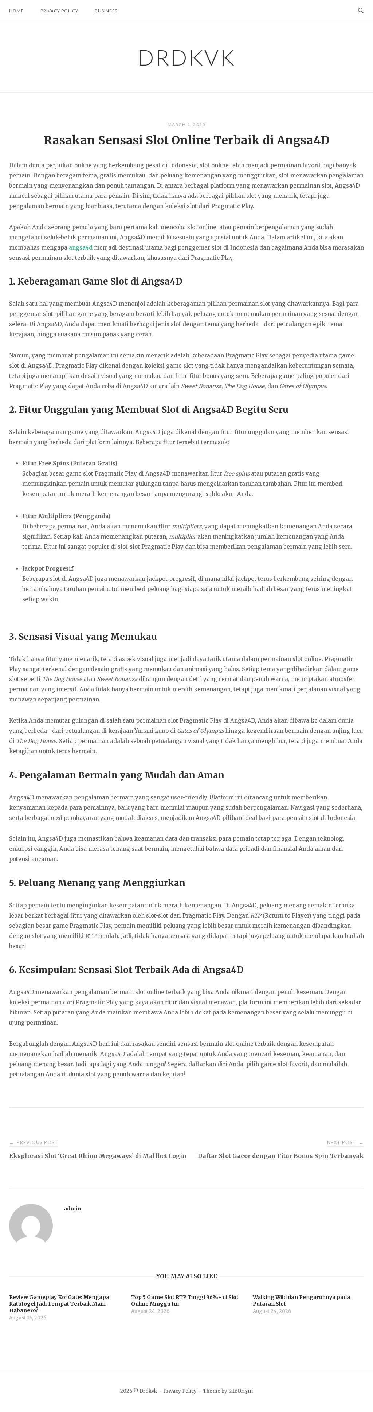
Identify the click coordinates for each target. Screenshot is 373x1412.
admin (72, 1208)
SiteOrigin (240, 1391)
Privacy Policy (59, 10)
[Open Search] (361, 11)
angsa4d (81, 247)
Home (16, 10)
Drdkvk (186, 57)
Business (106, 10)
